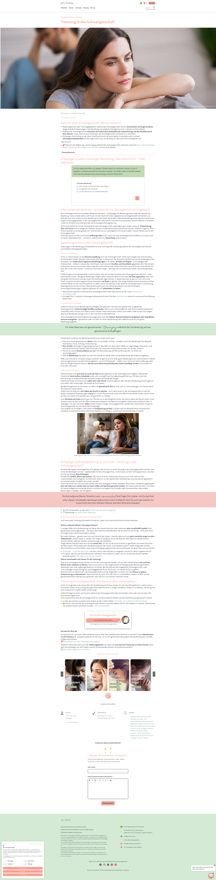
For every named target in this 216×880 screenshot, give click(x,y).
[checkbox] (4, 861)
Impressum (96, 870)
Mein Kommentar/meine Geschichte (100, 777)
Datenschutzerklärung (107, 870)
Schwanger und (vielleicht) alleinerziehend (130, 601)
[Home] (67, 3)
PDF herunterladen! (102, 606)
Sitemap (126, 870)
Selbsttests (64, 8)
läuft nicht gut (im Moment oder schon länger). (94, 186)
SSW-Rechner (122, 296)
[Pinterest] (116, 865)
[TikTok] (100, 865)
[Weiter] (154, 674)
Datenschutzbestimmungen (36, 844)
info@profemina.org (129, 836)
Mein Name (91, 767)
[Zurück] (62, 674)
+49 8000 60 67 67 (129, 830)
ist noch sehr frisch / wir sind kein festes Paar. (93, 191)
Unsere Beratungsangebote (131, 840)
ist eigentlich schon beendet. (88, 189)
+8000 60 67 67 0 (129, 833)
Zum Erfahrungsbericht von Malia (76, 649)
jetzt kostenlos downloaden (103, 620)
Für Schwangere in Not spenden (133, 847)
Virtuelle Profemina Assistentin (132, 843)
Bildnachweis (118, 870)
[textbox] (108, 790)
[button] (6, 844)
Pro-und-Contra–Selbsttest (85, 512)
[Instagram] (104, 865)
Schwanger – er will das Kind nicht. (76, 551)
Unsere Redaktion (73, 723)
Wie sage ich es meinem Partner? (89, 556)
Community (78, 8)
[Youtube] (112, 865)
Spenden (152, 3)
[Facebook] (108, 865)
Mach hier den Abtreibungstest (103, 510)
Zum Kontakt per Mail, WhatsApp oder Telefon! (81, 641)
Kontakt (89, 870)
